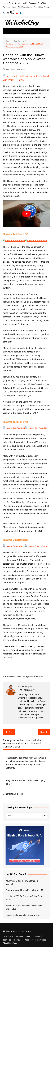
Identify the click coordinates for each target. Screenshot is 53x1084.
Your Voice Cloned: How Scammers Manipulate (22, 882)
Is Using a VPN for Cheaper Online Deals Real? (24, 898)
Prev (11, 732)
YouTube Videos (25, 7)
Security (17, 3)
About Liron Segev (41, 7)
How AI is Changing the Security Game (23, 915)
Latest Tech (8, 3)
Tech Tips (42, 3)
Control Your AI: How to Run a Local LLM (24, 890)
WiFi (25, 3)
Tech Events (10, 69)
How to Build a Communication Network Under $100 (24, 907)
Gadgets (32, 3)
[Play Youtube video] (26, 213)
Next (42, 732)
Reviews (6, 7)
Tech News (20, 69)
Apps (14, 7)
